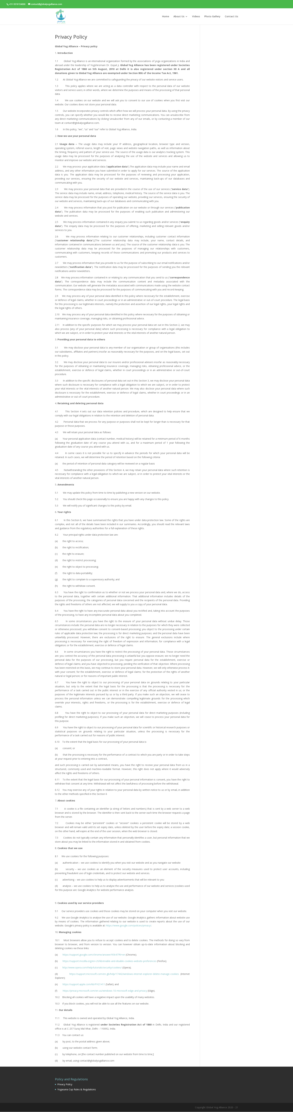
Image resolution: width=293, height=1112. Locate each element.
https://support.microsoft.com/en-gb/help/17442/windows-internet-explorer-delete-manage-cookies (124, 974)
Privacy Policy (64, 1084)
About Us (178, 16)
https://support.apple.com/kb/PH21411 (84, 984)
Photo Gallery (212, 16)
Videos (196, 16)
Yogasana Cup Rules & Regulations (76, 1089)
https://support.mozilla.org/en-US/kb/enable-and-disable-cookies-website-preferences (109, 961)
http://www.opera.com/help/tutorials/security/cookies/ (92, 967)
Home (165, 16)
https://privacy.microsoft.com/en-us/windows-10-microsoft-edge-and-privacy (105, 990)
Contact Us (231, 16)
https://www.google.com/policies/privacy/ (128, 925)
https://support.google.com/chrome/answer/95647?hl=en (94, 954)
